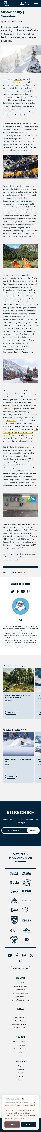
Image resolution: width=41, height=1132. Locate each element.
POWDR (30, 459)
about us (20, 983)
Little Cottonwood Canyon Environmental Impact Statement (20, 432)
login (20, 1052)
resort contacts (20, 1021)
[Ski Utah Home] (6, 3)
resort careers (20, 990)
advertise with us (20, 997)
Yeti (20, 619)
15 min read (11, 712)
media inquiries (20, 1017)
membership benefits (20, 1042)
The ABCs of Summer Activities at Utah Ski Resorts (17, 696)
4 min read (10, 776)
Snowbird (18, 79)
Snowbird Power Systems (20, 201)
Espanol (20, 1080)
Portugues (20, 1069)
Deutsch (20, 1076)
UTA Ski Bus (11, 420)
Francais (20, 1073)
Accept (28, 1124)
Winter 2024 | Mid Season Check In (18, 760)
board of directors (20, 986)
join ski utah (20, 1045)
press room (20, 1014)
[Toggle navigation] (34, 3)
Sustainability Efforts (20, 1028)
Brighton (11, 100)
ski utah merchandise (20, 993)
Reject (12, 1124)
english (20, 1066)
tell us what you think (20, 968)
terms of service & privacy (20, 1000)
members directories (21, 1049)
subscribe (33, 830)
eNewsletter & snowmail (20, 1024)
